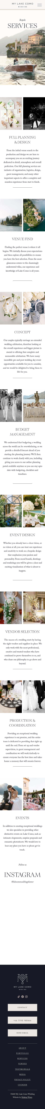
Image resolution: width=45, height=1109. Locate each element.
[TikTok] (19, 996)
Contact (22, 1008)
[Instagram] (26, 996)
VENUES (22, 1063)
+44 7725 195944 (22, 1020)
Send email (23, 1033)
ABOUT (22, 1047)
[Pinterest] (22, 996)
